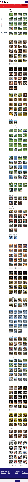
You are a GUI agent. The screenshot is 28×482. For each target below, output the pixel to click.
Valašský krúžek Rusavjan (24, 472)
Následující (13, 36)
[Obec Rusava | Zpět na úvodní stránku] (1, 2)
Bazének (9, 472)
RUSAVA (6, 2)
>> (15, 36)
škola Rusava (16, 473)
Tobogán (9, 473)
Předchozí (12, 125)
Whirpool (9, 471)
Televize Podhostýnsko (17, 471)
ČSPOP (22, 471)
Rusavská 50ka (16, 472)
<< (9, 125)
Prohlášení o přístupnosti (3, 473)
